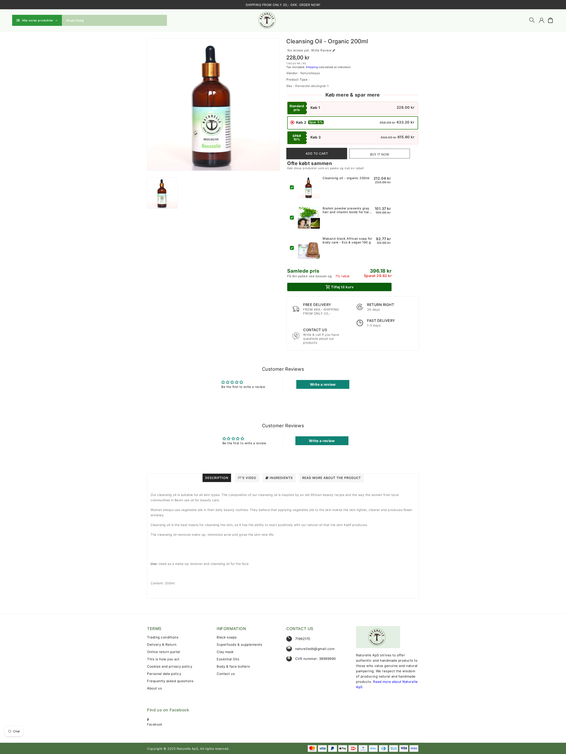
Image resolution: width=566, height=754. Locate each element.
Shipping (312, 67)
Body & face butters (233, 666)
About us (154, 688)
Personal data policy (164, 674)
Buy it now (379, 154)
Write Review (321, 50)
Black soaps (227, 637)
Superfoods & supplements (239, 644)
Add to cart (317, 153)
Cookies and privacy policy (169, 666)
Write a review (323, 384)
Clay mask (225, 652)
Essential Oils (228, 659)
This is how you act (163, 659)
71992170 (302, 639)
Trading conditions (162, 637)
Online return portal (163, 652)
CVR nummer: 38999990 (315, 659)
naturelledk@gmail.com (315, 649)
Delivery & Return (162, 644)
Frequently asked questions (170, 681)
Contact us (226, 674)
